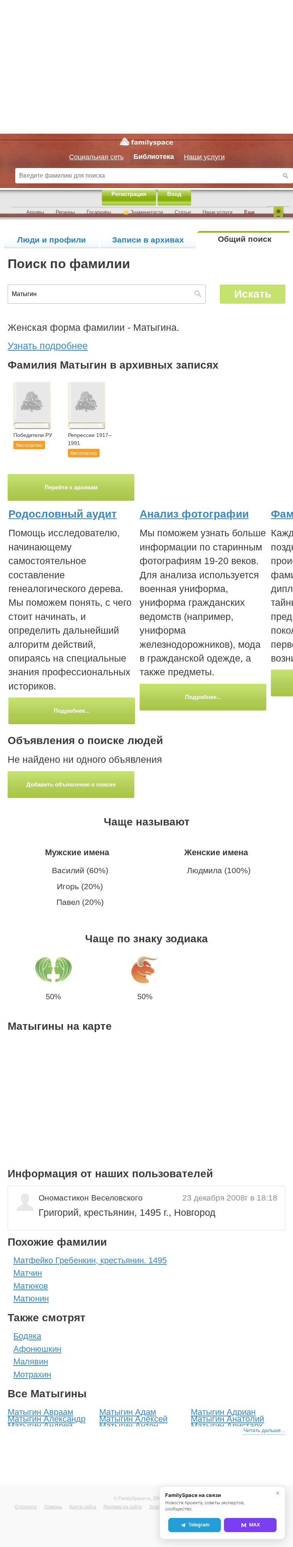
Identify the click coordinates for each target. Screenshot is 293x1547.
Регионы (65, 212)
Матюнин (31, 1298)
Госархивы (99, 212)
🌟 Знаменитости (143, 212)
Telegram (198, 1525)
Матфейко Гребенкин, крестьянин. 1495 (90, 1260)
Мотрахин (32, 1374)
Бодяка (27, 1336)
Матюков (30, 1286)
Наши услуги (217, 212)
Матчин (27, 1273)
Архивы (35, 212)
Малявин (30, 1361)
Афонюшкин (37, 1349)
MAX (254, 1525)
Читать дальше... (264, 1430)
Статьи (183, 212)
